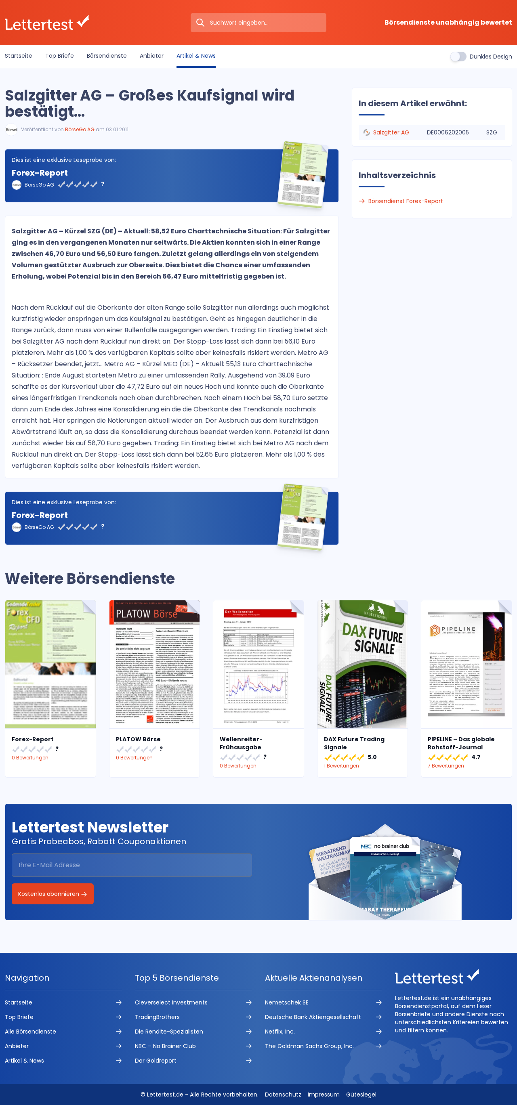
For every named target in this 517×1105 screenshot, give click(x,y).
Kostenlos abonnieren (49, 894)
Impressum (324, 1094)
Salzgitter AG (391, 132)
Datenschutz (283, 1094)
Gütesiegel (361, 1094)
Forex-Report (40, 172)
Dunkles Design (491, 56)
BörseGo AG (80, 129)
